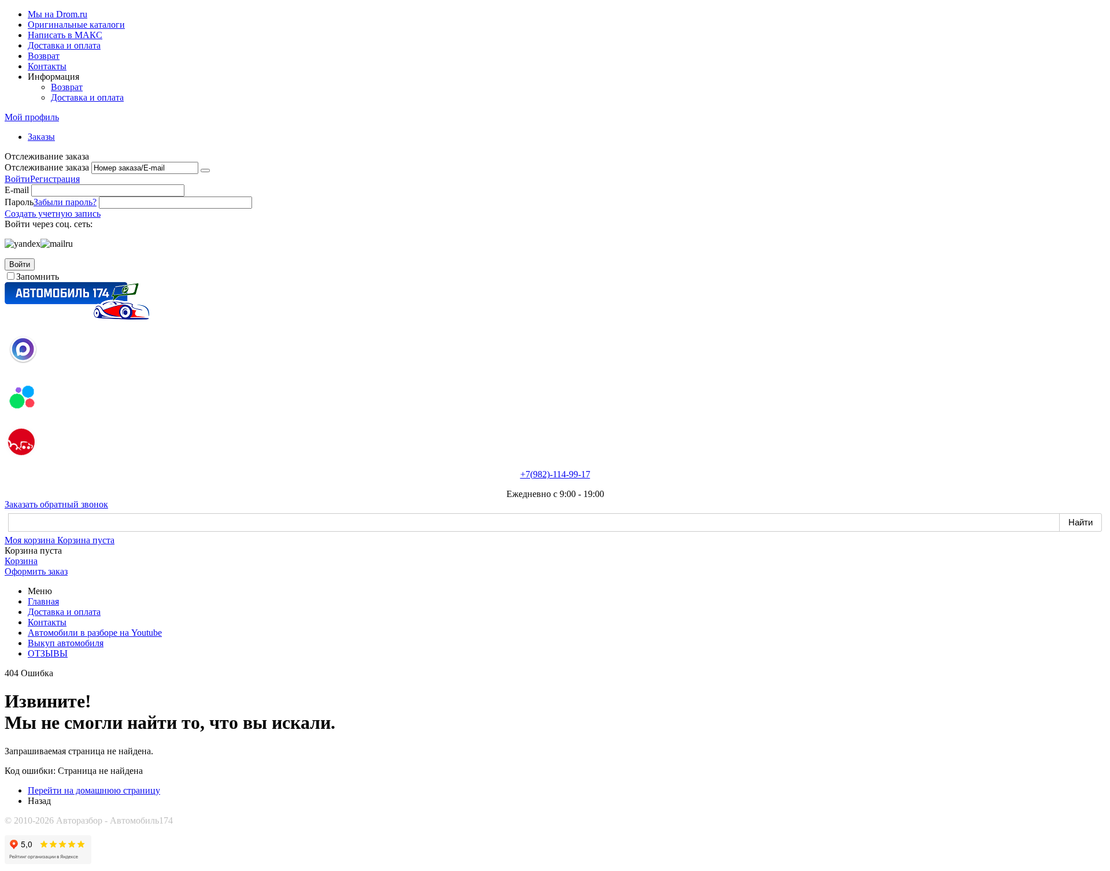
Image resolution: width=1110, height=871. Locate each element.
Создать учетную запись (53, 213)
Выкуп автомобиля (65, 643)
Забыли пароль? (65, 202)
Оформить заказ (36, 571)
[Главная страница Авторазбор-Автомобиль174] (77, 316)
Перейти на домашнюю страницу (94, 790)
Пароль (19, 202)
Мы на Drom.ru (57, 14)
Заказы (41, 137)
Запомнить (37, 276)
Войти (17, 179)
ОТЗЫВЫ (48, 653)
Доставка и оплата (64, 45)
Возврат (44, 56)
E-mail (17, 190)
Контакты (47, 66)
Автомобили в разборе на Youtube (95, 633)
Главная (43, 601)
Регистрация (55, 179)
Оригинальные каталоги (76, 24)
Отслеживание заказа (47, 167)
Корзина (21, 561)
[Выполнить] (205, 170)
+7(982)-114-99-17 (555, 474)
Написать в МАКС (65, 35)
